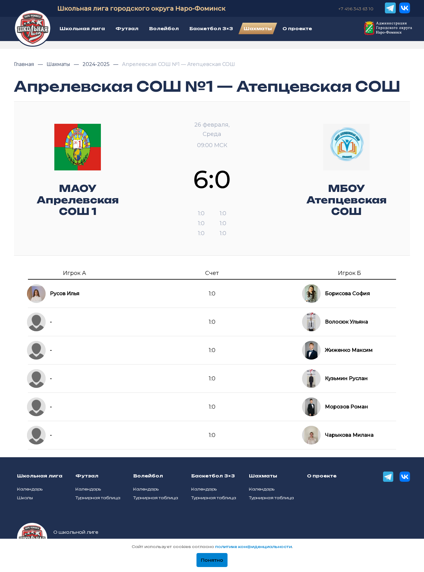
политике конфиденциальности (253, 546)
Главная (24, 64)
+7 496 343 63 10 (355, 9)
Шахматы (59, 64)
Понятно (212, 560)
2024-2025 (97, 64)
